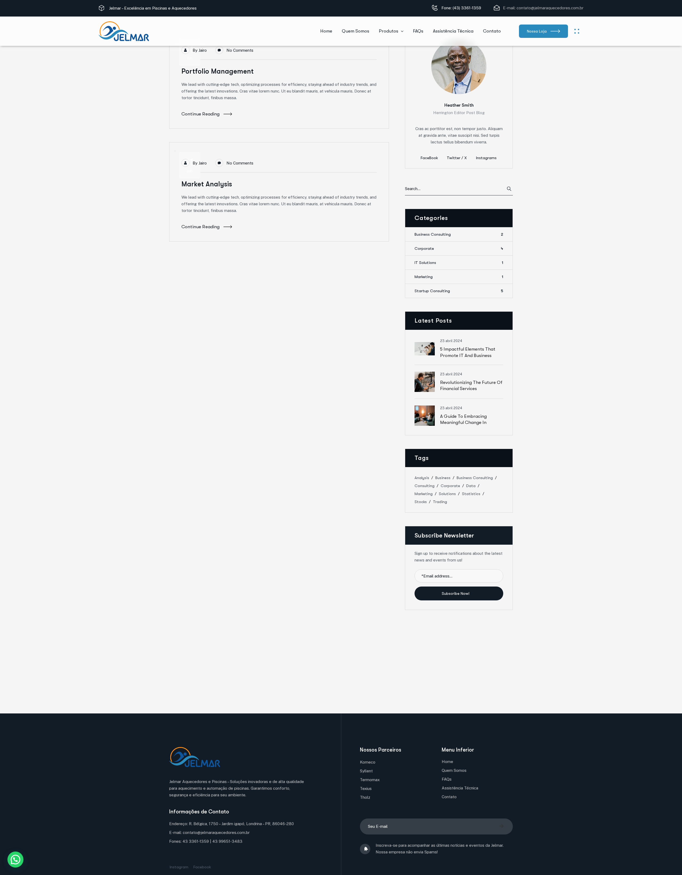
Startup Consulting (459, 290)
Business (442, 477)
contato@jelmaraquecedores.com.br (550, 8)
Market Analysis (206, 184)
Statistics (471, 493)
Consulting (425, 485)
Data (471, 485)
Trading (440, 501)
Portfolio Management (217, 71)
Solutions (447, 493)
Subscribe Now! (456, 593)
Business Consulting (459, 234)
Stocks (421, 501)
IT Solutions (459, 262)
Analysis (422, 477)
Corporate (459, 248)
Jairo (202, 50)
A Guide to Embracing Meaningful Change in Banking (463, 422)
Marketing (459, 276)
